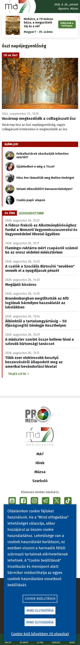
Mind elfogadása (40, 622)
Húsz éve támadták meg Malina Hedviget (45, 177)
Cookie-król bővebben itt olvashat (40, 634)
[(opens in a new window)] (12, 501)
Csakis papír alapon (30, 200)
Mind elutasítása (40, 611)
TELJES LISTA (17, 374)
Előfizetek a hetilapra (66, 24)
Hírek (40, 463)
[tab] (9, 213)
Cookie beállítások (40, 599)
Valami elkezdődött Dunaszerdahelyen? (44, 189)
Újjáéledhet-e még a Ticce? (35, 166)
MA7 (40, 454)
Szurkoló (40, 481)
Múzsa (40, 472)
